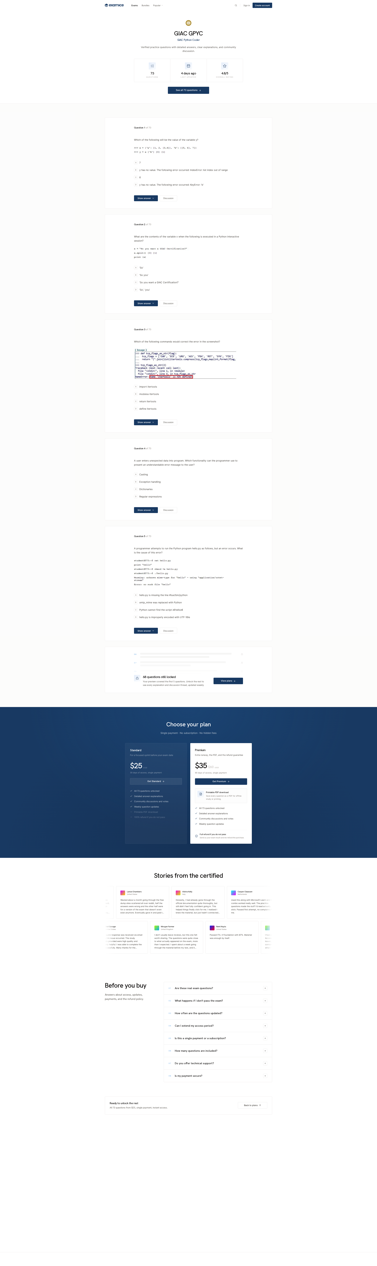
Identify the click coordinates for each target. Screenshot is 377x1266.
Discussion (168, 198)
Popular (157, 5)
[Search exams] (236, 5)
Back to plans (251, 1105)
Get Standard (154, 781)
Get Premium (219, 781)
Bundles (145, 5)
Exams (134, 5)
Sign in (246, 5)
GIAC (180, 33)
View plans (226, 680)
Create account (262, 5)
